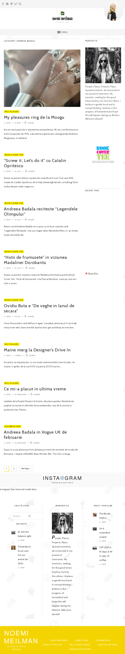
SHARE (30, 123)
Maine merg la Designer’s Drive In (37, 350)
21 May (18, 123)
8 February (21, 394)
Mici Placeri (12, 111)
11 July (18, 220)
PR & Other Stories (80, 644)
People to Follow (52, 644)
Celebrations (13, 426)
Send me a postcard (80, 649)
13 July (18, 171)
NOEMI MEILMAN (21, 636)
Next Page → (26, 468)
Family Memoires (59, 640)
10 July (18, 268)
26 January (20, 443)
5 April (18, 355)
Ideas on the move (107, 644)
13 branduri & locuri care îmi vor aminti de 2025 (24, 555)
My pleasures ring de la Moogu (34, 117)
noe (9, 123)
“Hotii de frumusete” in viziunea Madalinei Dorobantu (35, 260)
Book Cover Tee (14, 155)
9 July (18, 316)
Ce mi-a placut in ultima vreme (35, 388)
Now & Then (82, 640)
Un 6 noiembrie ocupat (104, 532)
